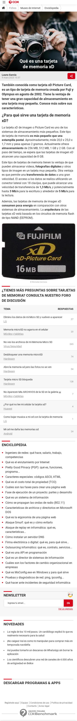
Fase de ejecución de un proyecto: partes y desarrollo (38, 492)
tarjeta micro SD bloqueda (18, 379)
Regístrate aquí (12, 703)
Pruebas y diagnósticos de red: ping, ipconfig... (34, 577)
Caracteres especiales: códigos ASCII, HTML (33, 477)
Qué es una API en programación (26, 552)
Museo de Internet (30, 8)
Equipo (24, 703)
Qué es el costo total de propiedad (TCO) (30, 482)
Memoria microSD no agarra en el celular (26, 329)
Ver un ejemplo (65, 609)
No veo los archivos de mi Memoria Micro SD (28, 342)
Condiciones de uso (39, 703)
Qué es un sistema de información (27, 497)
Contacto (32, 706)
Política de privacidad (61, 703)
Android (8, 433)
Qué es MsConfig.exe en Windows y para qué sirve (37, 572)
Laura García (9, 74)
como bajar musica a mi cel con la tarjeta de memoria (33, 416)
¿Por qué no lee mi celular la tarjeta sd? (25, 404)
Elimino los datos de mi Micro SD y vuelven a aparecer (33, 317)
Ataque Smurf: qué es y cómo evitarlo (29, 522)
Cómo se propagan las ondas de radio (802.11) (35, 502)
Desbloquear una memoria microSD (23, 354)
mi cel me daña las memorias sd (21, 429)
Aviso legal (44, 706)
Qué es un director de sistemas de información (34, 557)
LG (5, 321)
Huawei (8, 408)
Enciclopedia (52, 8)
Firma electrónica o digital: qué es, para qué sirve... (37, 542)
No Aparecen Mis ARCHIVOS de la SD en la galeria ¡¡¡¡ (32, 392)
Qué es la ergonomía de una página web (30, 517)
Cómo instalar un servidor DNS (24, 537)
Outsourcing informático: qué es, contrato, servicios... (38, 547)
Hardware (9, 358)
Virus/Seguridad (13, 346)
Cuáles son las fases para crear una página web (35, 487)
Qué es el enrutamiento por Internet (27, 462)
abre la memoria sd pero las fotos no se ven (28, 367)
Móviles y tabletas (13, 333)
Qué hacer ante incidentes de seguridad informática (37, 582)
